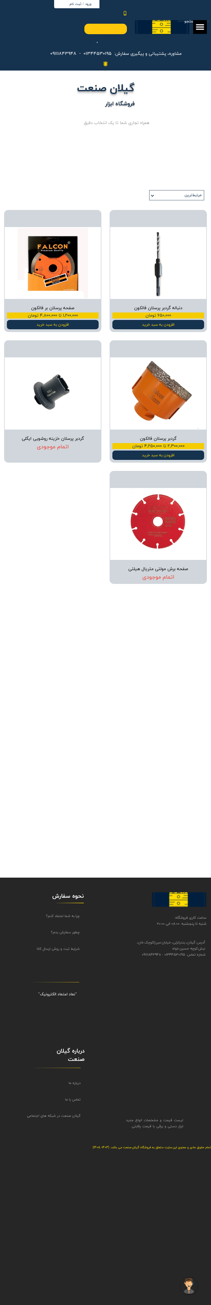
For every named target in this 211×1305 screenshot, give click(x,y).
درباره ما (74, 1083)
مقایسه (192, 218)
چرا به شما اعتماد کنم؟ (63, 916)
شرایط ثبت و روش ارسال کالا (58, 949)
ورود (88, 4)
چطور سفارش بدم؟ (65, 932)
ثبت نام (75, 4)
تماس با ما (72, 1099)
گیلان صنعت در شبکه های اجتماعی (58, 1115)
